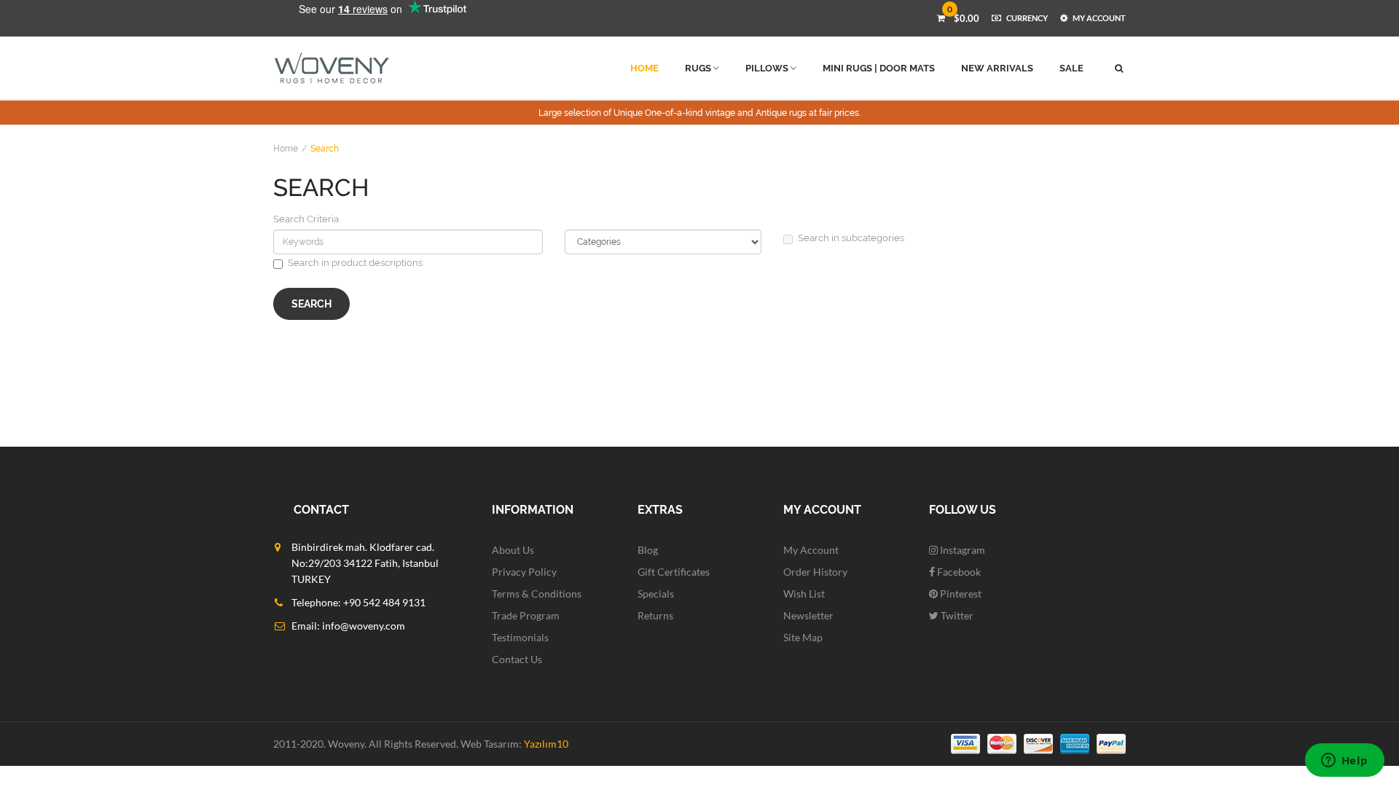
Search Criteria (306, 219)
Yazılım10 (546, 743)
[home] (332, 68)
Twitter (955, 615)
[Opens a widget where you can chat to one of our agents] (1344, 761)
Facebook (958, 571)
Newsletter (808, 615)
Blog (648, 550)
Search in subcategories (851, 237)
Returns (655, 615)
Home (285, 149)
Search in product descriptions (355, 262)
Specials (656, 593)
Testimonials (520, 637)
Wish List (804, 593)
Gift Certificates (674, 571)
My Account (811, 550)
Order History (815, 571)
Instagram (961, 550)
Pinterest (959, 593)
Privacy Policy (524, 571)
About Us (513, 550)
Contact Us (517, 659)
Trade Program (526, 615)
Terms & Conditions (536, 593)
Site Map (803, 637)
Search (324, 149)
